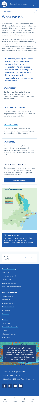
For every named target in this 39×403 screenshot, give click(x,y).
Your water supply (7, 296)
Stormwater (5, 314)
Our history (9, 141)
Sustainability (6, 310)
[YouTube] (15, 386)
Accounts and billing (9, 269)
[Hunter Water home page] (4, 4)
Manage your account (9, 283)
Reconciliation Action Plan (10, 327)
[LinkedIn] (20, 386)
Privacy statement (18, 372)
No (32, 258)
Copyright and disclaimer (11, 375)
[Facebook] (4, 386)
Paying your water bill (9, 276)
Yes (26, 258)
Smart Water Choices (8, 303)
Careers (4, 330)
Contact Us (6, 372)
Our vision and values (14, 107)
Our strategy (10, 88)
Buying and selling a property (11, 287)
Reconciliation (11, 124)
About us (5, 320)
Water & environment (9, 292)
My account (5, 272)
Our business (6, 12)
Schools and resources (9, 334)
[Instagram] (10, 386)
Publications (6, 337)
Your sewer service (8, 307)
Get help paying (7, 279)
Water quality (6, 300)
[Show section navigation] (35, 11)
